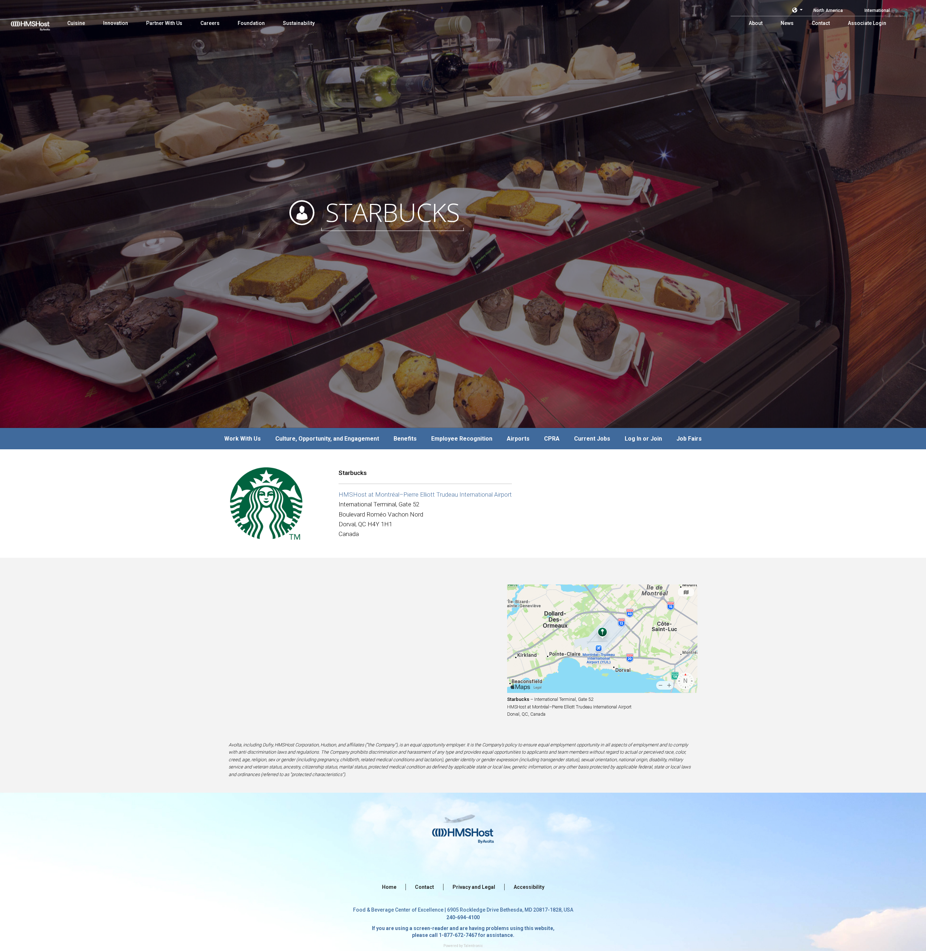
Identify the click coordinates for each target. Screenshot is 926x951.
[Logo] (37, 21)
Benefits (405, 438)
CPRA (552, 438)
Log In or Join (643, 438)
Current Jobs (592, 438)
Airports (518, 438)
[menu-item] (76, 23)
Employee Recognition (461, 438)
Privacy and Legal (474, 887)
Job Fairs (689, 438)
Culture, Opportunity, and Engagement (327, 438)
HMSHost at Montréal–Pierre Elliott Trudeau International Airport (425, 494)
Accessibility (529, 887)
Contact (424, 887)
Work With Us (242, 438)
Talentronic (473, 946)
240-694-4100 (463, 917)
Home (389, 887)
